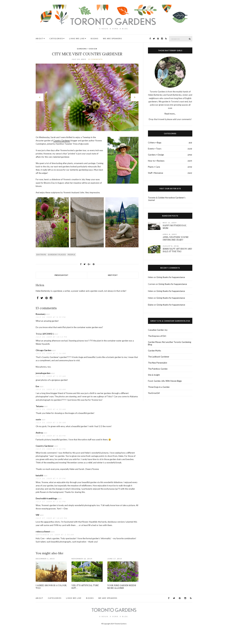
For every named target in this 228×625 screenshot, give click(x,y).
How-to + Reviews (156, 161)
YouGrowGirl (154, 393)
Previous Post (61, 275)
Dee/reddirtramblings (46, 498)
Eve (37, 386)
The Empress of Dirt (157, 336)
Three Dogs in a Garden (159, 387)
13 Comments (95, 59)
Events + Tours (154, 148)
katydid (39, 475)
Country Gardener (61, 140)
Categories (56, 38)
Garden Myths (154, 350)
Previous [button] (39, 97)
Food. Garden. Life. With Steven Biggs (165, 381)
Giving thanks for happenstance (170, 277)
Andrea (39, 432)
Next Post (113, 275)
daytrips (41, 254)
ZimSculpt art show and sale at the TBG (177, 250)
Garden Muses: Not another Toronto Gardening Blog (169, 343)
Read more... (170, 113)
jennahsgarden (43, 373)
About (39, 38)
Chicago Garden (43, 350)
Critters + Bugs (154, 142)
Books (94, 38)
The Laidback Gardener (158, 356)
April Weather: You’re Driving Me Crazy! (175, 238)
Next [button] (135, 97)
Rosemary (40, 314)
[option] (87, 97)
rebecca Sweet (43, 531)
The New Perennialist (157, 362)
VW (37, 515)
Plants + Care (154, 167)
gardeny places (57, 254)
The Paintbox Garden (158, 369)
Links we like (77, 38)
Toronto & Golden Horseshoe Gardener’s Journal (166, 198)
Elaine (150, 304)
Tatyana (39, 406)
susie (38, 419)
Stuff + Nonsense (155, 173)
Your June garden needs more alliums (121, 586)
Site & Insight (154, 375)
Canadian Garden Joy (158, 330)
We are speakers (112, 38)
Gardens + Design (87, 49)
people (71, 254)
